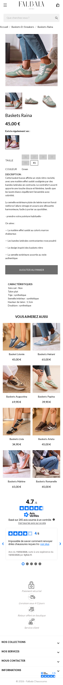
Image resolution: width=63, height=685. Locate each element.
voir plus (44, 544)
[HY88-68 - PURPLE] (12, 142)
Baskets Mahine (16, 481)
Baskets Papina (46, 396)
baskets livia (17, 438)
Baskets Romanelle (46, 481)
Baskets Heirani (46, 354)
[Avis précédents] (2, 544)
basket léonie (16, 354)
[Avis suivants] (60, 544)
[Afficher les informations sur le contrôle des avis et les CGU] (53, 519)
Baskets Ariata (46, 438)
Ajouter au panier (31, 269)
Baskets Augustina (16, 396)
